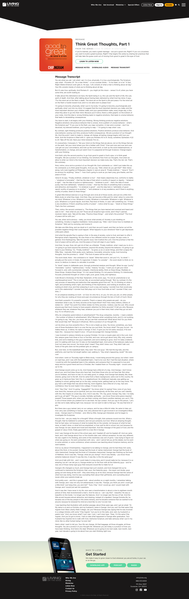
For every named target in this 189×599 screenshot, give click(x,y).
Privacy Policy (71, 591)
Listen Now (70, 586)
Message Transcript (120, 67)
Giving (68, 580)
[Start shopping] (175, 5)
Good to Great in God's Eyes (110, 49)
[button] (178, 5)
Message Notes (82, 67)
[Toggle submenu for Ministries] (125, 5)
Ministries (69, 583)
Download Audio (100, 67)
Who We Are (70, 578)
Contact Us (69, 588)
